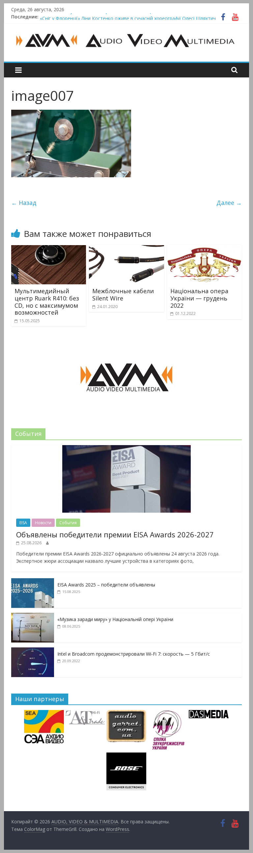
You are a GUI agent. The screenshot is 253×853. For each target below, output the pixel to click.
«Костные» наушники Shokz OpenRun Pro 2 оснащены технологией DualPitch (125, 17)
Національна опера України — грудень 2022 (199, 298)
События (68, 523)
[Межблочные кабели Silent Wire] (126, 249)
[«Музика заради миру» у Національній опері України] (32, 616)
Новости (43, 523)
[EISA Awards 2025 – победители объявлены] (32, 582)
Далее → (229, 203)
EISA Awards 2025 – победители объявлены (106, 585)
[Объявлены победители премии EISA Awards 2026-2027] (126, 448)
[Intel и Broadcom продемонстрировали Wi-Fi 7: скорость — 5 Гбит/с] (32, 651)
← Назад (23, 203)
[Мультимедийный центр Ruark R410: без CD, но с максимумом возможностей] (48, 249)
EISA (23, 523)
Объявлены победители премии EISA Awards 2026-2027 (115, 534)
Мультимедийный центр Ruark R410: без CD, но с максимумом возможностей (46, 301)
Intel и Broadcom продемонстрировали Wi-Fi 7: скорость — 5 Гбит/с (133, 654)
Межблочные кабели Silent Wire (123, 294)
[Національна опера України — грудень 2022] (204, 249)
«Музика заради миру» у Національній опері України (115, 619)
